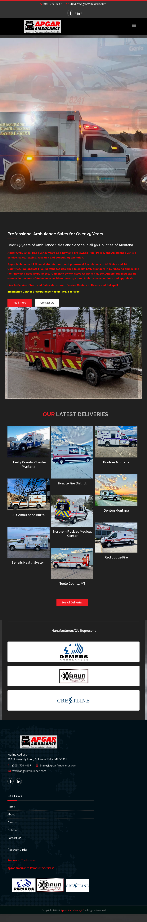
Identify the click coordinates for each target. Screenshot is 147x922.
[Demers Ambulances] (73, 652)
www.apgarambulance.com (29, 771)
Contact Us (47, 302)
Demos (12, 822)
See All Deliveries (72, 602)
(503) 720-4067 (52, 4)
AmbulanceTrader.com (21, 860)
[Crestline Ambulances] (73, 700)
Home (11, 807)
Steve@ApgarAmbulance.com (87, 4)
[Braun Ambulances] (73, 676)
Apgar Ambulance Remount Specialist (30, 868)
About (11, 814)
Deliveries (13, 830)
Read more (19, 302)
